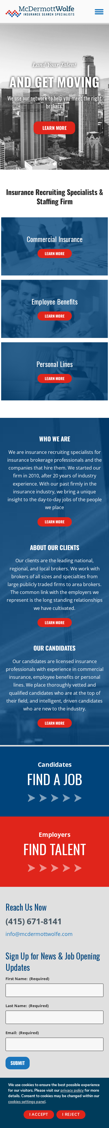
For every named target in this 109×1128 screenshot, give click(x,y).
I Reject (71, 1114)
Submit (17, 1062)
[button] (99, 11)
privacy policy (72, 1090)
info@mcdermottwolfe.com (39, 933)
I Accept (38, 1114)
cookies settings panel (26, 1101)
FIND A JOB (54, 750)
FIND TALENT (54, 820)
